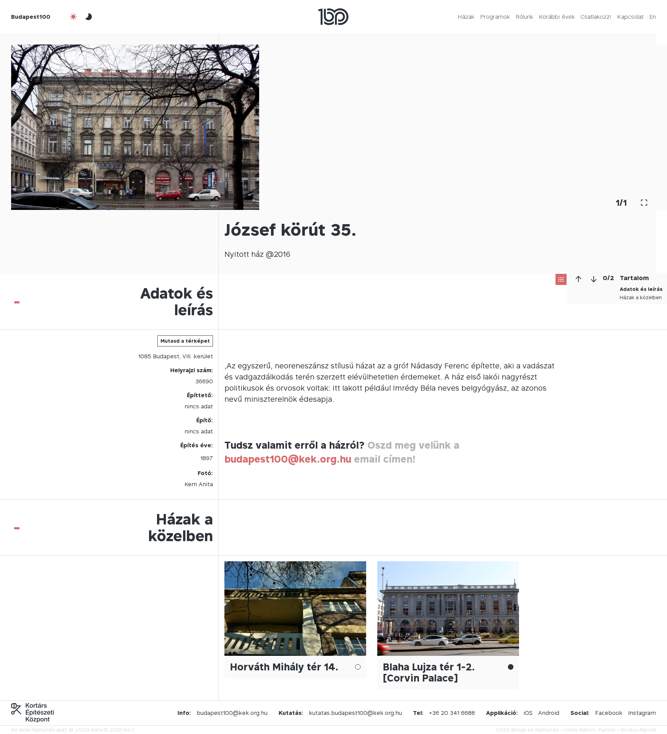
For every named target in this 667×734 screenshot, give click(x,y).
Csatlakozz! (595, 16)
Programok (495, 16)
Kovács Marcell (638, 730)
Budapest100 (30, 16)
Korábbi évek (557, 16)
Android (548, 712)
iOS (528, 712)
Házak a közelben (641, 297)
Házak (466, 16)
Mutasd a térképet (185, 341)
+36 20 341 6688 (452, 712)
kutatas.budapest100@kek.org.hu (355, 712)
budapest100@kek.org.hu (287, 459)
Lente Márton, (580, 730)
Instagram (642, 712)
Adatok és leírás (641, 289)
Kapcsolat (630, 16)
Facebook (609, 712)
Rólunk (524, 16)
